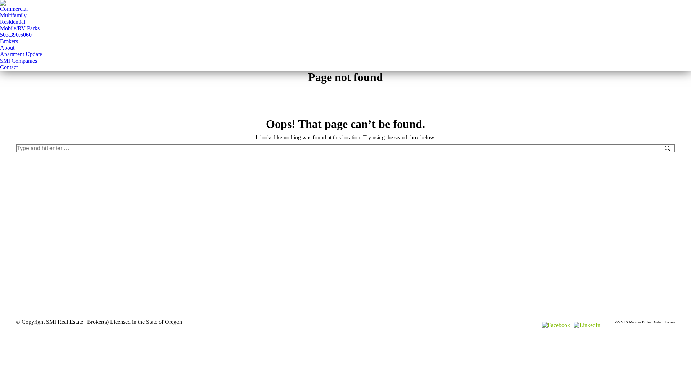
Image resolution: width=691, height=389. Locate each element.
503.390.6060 (16, 35)
